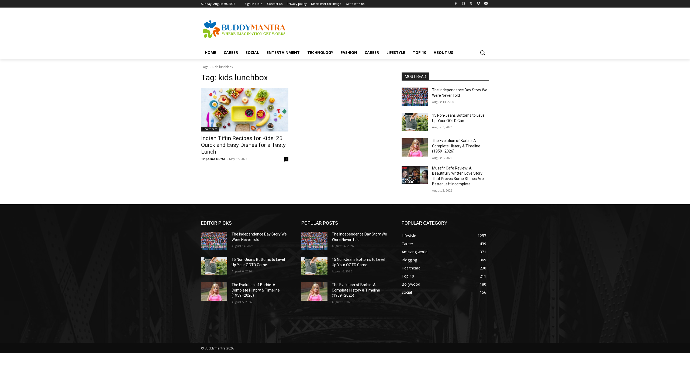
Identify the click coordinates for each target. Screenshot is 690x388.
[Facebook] (456, 4)
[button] (482, 52)
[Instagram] (463, 4)
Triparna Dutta (213, 159)
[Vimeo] (478, 4)
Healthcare (210, 129)
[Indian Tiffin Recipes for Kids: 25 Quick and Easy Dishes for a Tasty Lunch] (244, 109)
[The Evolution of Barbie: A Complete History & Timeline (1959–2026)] (415, 147)
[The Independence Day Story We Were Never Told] (415, 97)
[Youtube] (486, 4)
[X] (471, 4)
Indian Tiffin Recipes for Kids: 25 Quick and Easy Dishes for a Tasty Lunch (243, 145)
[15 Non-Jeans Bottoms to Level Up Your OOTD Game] (415, 122)
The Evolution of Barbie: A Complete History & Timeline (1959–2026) (456, 145)
